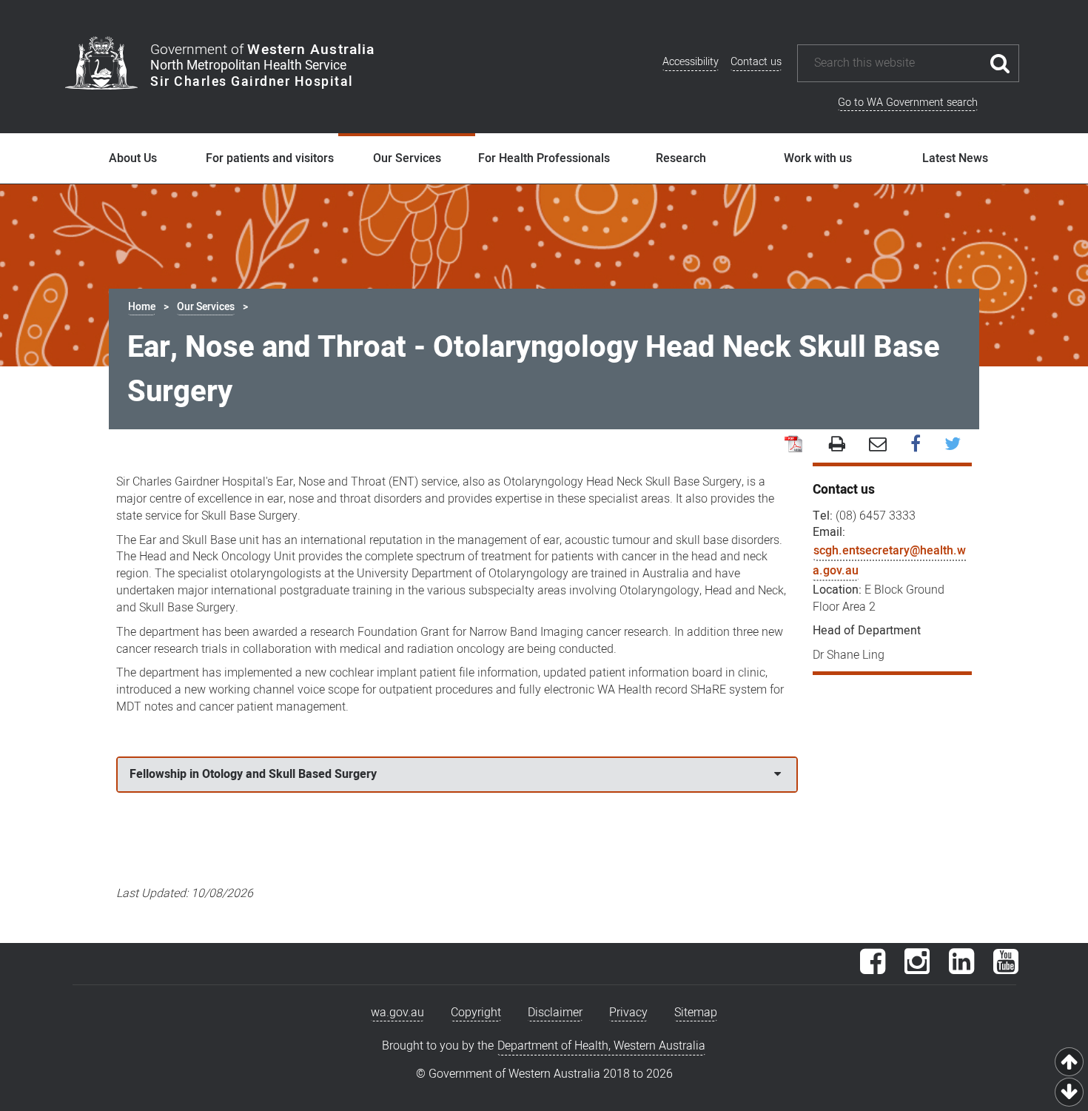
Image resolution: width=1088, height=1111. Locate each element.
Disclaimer (555, 1012)
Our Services (407, 158)
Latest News (955, 158)
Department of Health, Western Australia (601, 1046)
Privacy (628, 1012)
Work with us (818, 158)
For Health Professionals (544, 158)
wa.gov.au (397, 1012)
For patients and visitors (270, 158)
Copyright (476, 1012)
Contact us (756, 62)
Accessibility (690, 62)
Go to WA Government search (908, 102)
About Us (133, 158)
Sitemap (695, 1012)
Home (141, 307)
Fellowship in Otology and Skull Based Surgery (253, 774)
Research (681, 158)
